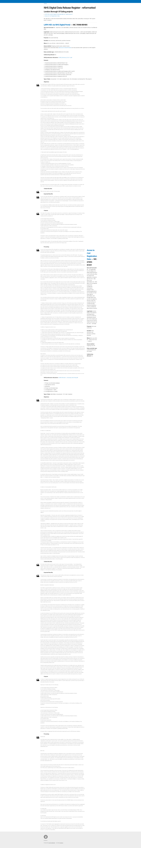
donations (61, 842)
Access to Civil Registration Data (52, 16)
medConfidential (52, 842)
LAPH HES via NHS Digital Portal (57, 25)
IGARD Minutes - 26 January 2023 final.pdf (68, 377)
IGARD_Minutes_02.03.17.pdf (65, 57)
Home (45, 3)
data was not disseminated (65, 47)
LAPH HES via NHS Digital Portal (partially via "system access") (59, 14)
